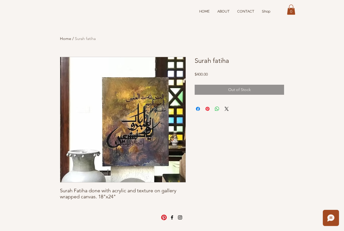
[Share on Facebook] (198, 109)
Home (65, 38)
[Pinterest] (164, 217)
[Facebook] (172, 217)
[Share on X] (227, 109)
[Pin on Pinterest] (207, 109)
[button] (291, 10)
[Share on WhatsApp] (217, 109)
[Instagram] (180, 217)
